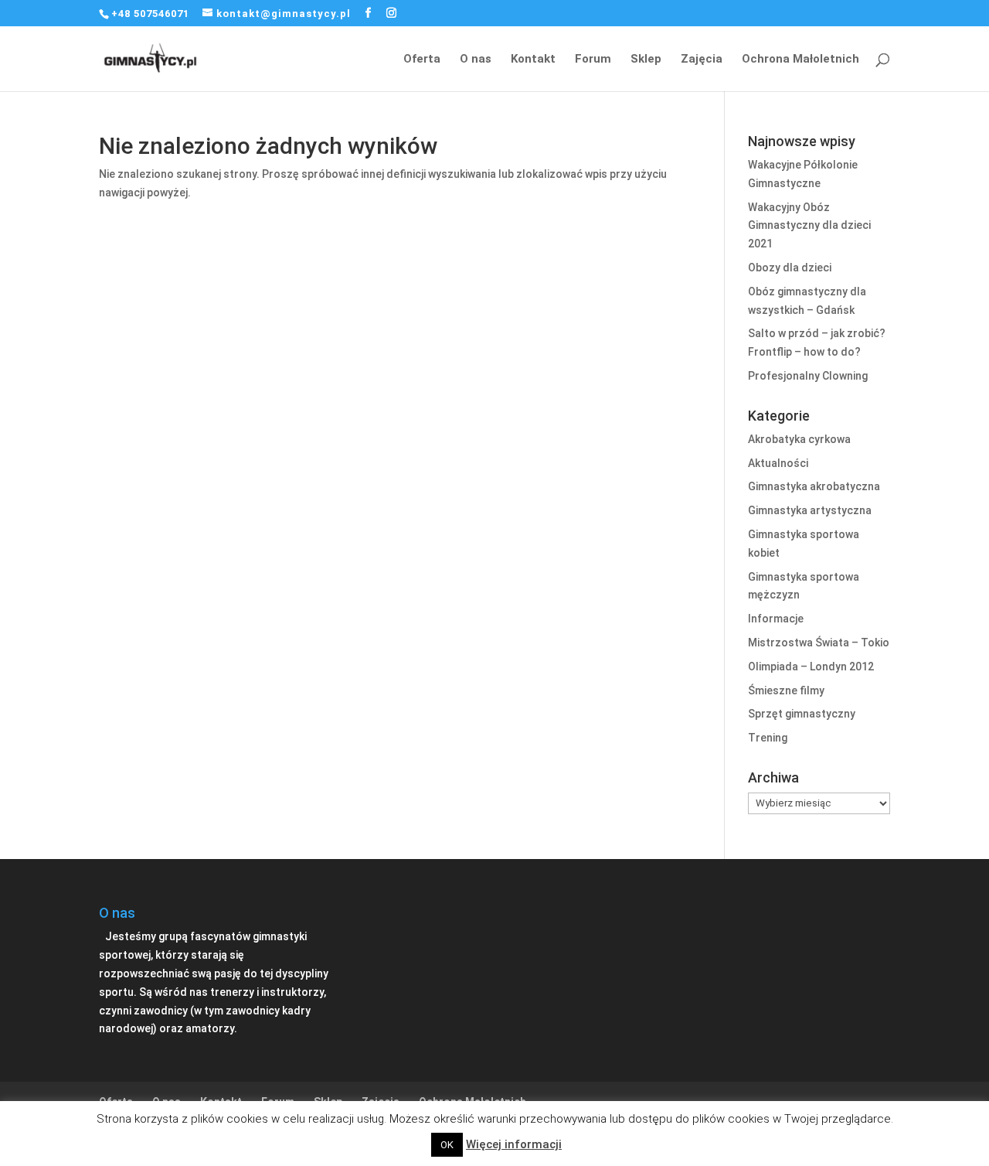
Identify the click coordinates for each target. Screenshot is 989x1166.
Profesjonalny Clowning (808, 376)
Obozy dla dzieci (789, 267)
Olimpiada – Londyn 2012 (811, 666)
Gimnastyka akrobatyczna (814, 486)
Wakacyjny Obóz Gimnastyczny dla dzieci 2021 (809, 226)
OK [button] (447, 1145)
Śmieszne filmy (786, 690)
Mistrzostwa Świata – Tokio (818, 642)
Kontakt (533, 59)
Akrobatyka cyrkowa (799, 439)
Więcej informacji (514, 1144)
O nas (475, 59)
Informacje (776, 618)
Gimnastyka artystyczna (810, 510)
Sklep (645, 59)
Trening (767, 737)
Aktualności (778, 463)
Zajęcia (701, 59)
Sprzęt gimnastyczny (801, 713)
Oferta (421, 59)
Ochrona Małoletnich (800, 59)
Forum (593, 59)
